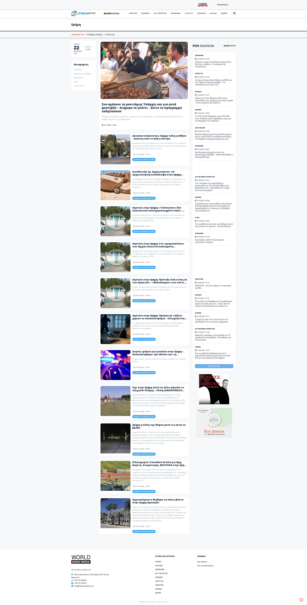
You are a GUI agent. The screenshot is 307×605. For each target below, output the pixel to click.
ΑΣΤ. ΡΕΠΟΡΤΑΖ (160, 13)
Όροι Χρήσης (202, 562)
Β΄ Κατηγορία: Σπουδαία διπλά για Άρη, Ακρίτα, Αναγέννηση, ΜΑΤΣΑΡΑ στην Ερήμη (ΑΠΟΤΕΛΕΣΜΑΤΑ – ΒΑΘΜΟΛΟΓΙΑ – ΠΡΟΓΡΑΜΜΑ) (159, 466)
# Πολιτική (110, 34)
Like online (78, 70)
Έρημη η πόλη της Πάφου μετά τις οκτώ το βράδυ (159, 426)
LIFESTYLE (189, 13)
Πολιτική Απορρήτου (205, 566)
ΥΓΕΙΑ (197, 217)
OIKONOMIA (159, 569)
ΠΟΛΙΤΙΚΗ (133, 13)
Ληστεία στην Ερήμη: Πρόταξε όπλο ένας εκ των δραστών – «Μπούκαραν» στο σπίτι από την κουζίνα (159, 282)
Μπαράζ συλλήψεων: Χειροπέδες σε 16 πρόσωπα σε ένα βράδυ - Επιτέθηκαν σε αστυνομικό (213, 337)
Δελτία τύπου (79, 86)
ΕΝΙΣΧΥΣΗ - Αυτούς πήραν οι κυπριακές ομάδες (213, 286)
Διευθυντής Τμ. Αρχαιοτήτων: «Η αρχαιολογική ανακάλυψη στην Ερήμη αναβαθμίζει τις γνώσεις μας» (156, 174)
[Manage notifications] (301, 600)
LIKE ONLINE (200, 128)
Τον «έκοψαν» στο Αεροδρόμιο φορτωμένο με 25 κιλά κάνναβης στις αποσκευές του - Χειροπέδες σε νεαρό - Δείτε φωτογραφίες (213, 187)
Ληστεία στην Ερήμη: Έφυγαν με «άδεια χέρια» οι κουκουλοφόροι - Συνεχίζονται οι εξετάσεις (158, 318)
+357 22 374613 (80, 583)
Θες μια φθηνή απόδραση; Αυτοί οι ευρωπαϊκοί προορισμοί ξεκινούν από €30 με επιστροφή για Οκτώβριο (212, 355)
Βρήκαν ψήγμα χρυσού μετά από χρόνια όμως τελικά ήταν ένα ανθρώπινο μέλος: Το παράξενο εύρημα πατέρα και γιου (213, 136)
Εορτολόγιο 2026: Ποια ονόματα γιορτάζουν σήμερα (209, 241)
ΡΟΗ (203, 46)
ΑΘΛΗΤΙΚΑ (201, 13)
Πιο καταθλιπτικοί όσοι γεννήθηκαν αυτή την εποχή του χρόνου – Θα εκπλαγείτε (214, 225)
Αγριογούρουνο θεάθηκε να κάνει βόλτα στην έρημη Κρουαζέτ (157, 501)
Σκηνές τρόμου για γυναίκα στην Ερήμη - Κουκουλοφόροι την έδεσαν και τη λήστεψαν (157, 354)
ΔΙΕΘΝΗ (224, 13)
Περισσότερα (214, 366)
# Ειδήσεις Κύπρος (94, 34)
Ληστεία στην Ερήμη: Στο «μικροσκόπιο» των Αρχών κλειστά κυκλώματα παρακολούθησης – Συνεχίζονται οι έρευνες (158, 248)
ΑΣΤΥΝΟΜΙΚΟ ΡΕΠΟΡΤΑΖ (205, 177)
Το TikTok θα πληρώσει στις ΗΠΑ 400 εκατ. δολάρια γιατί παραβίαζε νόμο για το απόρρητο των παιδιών (213, 118)
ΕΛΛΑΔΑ (213, 13)
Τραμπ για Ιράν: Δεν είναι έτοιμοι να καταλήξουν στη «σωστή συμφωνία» (211, 320)
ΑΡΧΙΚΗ (158, 562)
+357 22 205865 (80, 580)
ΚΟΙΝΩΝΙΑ (145, 13)
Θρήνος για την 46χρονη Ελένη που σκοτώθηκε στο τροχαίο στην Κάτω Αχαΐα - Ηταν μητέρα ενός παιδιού (214, 100)
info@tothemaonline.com (84, 586)
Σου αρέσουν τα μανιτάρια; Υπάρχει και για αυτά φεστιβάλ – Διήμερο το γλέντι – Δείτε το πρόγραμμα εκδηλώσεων (142, 107)
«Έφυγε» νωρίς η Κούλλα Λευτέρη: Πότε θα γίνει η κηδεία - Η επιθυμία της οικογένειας (213, 64)
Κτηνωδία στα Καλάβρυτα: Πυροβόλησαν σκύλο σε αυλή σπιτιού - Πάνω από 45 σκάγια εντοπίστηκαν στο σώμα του (213, 303)
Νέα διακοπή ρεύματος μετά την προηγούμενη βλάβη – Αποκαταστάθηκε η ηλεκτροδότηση (214, 154)
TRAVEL (198, 347)
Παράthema (78, 78)
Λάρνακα (88, 47)
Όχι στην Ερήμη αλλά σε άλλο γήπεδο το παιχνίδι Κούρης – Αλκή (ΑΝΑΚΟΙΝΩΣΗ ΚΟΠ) (158, 390)
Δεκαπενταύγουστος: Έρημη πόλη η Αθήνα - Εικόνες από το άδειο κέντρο (159, 137)
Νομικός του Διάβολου (82, 74)
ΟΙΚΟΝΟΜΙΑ (176, 13)
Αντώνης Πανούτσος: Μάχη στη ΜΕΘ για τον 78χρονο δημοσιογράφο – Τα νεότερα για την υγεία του (213, 82)
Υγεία (76, 82)
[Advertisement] (213, 169)
